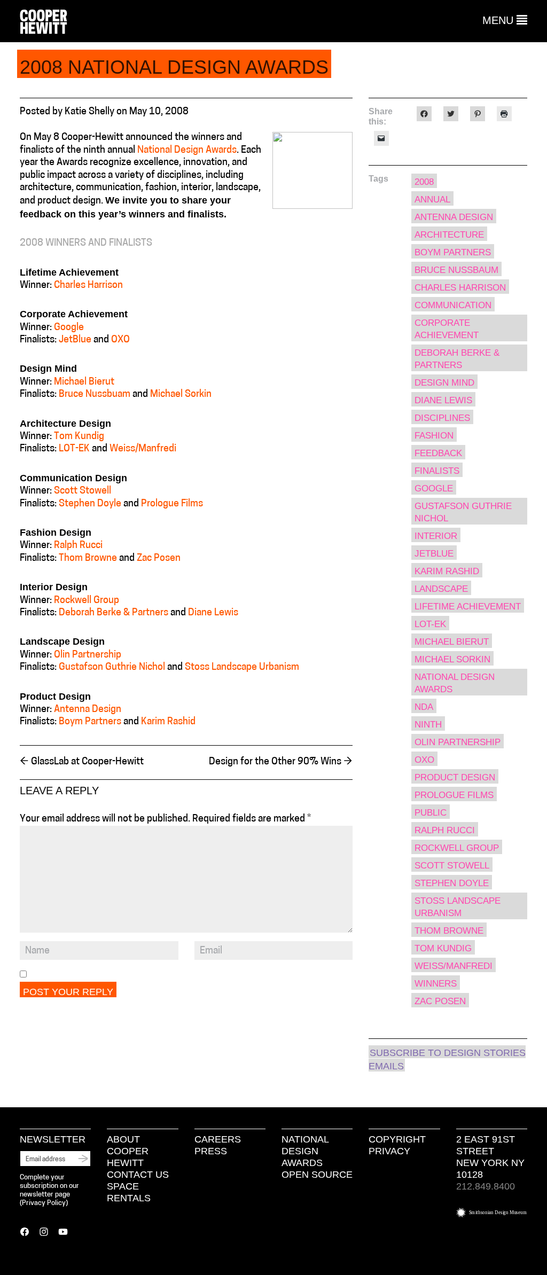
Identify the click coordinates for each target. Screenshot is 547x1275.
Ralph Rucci (78, 546)
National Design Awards (187, 150)
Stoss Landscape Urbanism (242, 667)
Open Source (317, 1174)
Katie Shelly (89, 112)
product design (455, 777)
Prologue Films (172, 504)
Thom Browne (88, 559)
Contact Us (138, 1174)
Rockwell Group (86, 601)
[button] (504, 20)
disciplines (442, 418)
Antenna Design (87, 710)
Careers (217, 1139)
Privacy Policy (44, 1203)
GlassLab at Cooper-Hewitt (82, 762)
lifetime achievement (468, 606)
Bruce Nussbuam (94, 395)
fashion (434, 436)
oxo (424, 760)
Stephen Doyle (90, 504)
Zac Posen (159, 559)
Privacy (389, 1151)
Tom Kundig (79, 437)
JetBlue (75, 340)
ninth (428, 724)
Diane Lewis (213, 613)
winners (436, 984)
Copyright (397, 1139)
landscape (441, 589)
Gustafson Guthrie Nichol (112, 667)
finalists (437, 471)
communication (453, 305)
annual (432, 199)
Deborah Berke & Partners (113, 613)
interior (436, 536)
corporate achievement (447, 329)
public (431, 813)
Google (69, 328)
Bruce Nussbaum (456, 270)
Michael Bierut (84, 382)
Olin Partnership (87, 655)
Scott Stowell (82, 491)
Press (210, 1151)
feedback (438, 453)
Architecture (449, 235)
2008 (424, 182)
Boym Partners (90, 722)
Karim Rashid (168, 722)
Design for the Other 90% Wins (281, 762)
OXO (120, 340)
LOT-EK (74, 449)
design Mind (444, 383)
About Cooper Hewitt (128, 1151)
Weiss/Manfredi (143, 449)
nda (424, 707)
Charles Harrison (88, 286)
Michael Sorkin (181, 395)
